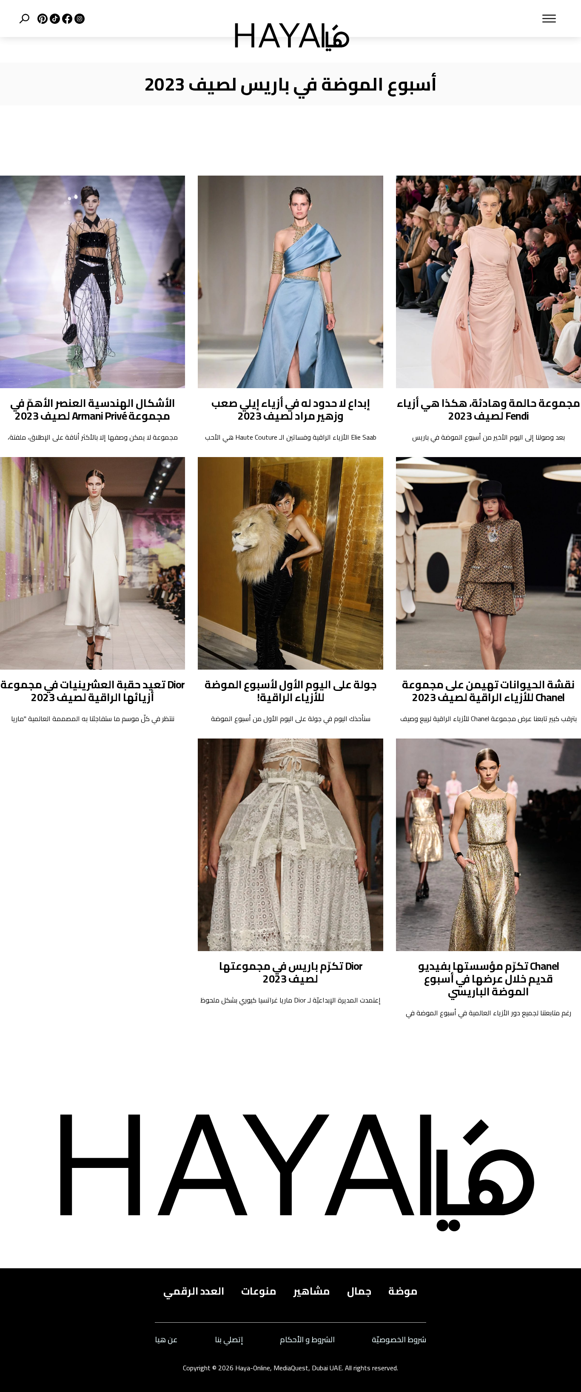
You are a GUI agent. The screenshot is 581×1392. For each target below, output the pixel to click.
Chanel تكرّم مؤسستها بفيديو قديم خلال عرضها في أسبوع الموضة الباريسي (488, 978)
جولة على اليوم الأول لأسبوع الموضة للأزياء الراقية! (291, 690)
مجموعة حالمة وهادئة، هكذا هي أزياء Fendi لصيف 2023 (488, 409)
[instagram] (78, 19)
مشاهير (311, 1291)
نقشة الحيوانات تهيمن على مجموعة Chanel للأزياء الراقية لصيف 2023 (488, 690)
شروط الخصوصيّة (399, 1339)
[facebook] (66, 19)
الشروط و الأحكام (307, 1339)
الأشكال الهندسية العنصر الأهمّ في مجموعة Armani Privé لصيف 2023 (92, 409)
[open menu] (464, 18)
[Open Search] (24, 19)
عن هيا (166, 1339)
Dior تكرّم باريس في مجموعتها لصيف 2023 (290, 972)
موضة (403, 1291)
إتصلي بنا (229, 1339)
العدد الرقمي (193, 1291)
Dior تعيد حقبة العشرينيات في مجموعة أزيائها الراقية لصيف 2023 (92, 690)
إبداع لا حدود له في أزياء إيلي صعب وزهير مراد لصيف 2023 (290, 409)
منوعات (258, 1291)
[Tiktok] (54, 19)
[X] (41, 19)
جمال (359, 1291)
